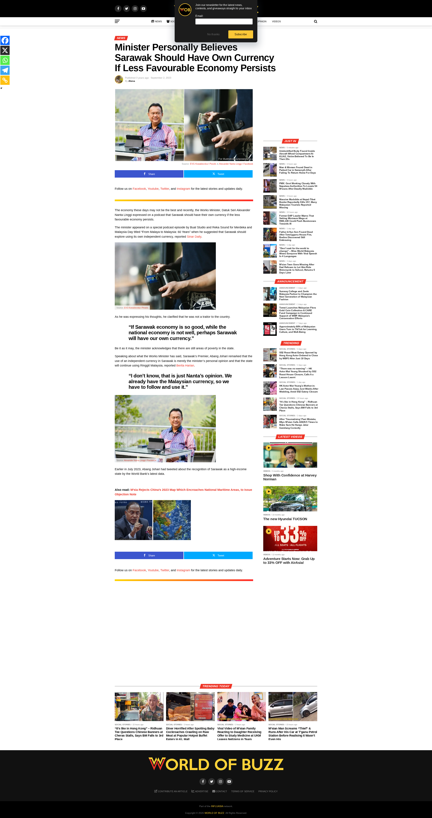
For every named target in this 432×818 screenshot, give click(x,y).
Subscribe (241, 34)
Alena (131, 81)
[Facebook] (5, 40)
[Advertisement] (290, 112)
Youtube (153, 188)
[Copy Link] (5, 80)
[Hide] (1, 88)
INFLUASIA (217, 806)
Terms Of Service (242, 791)
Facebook (139, 188)
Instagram (183, 188)
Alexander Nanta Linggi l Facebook (236, 164)
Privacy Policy (268, 791)
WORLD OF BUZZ (214, 813)
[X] (5, 50)
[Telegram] (5, 70)
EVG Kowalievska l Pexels (203, 164)
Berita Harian (185, 365)
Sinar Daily (194, 236)
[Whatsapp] (5, 60)
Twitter (164, 188)
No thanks (213, 34)
